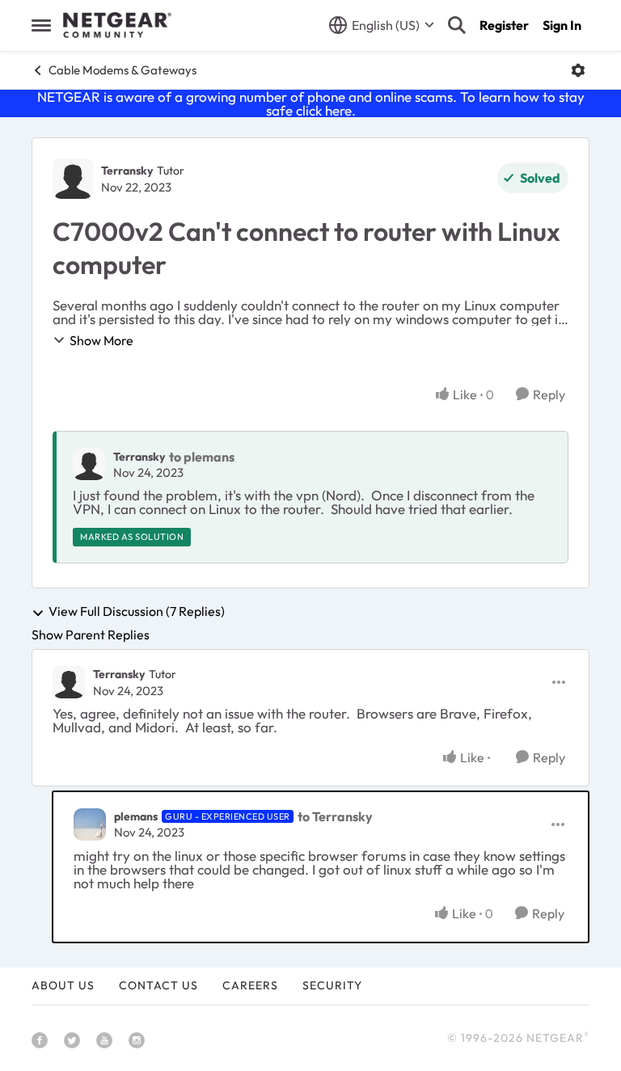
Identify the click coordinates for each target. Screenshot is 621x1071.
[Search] (457, 25)
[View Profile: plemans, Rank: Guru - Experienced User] (90, 824)
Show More (101, 340)
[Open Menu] (578, 70)
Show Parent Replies (91, 634)
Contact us (158, 985)
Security (332, 985)
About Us (63, 985)
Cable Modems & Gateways (122, 70)
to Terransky (335, 816)
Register (504, 25)
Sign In (562, 25)
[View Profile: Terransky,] (89, 464)
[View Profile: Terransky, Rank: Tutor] (73, 178)
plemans (136, 816)
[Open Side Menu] (41, 25)
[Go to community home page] (117, 25)
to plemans (201, 456)
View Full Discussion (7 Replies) (137, 612)
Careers (250, 985)
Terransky (127, 170)
